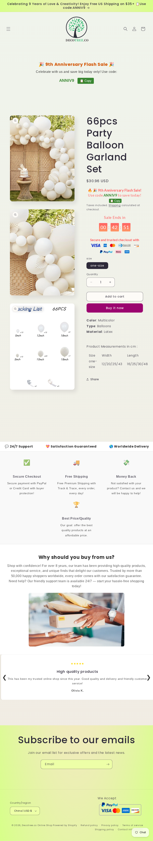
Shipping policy (104, 829)
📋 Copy (85, 80)
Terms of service (132, 825)
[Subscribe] (107, 764)
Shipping (115, 205)
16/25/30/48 (137, 364)
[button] (8, 29)
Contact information (130, 829)
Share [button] (94, 379)
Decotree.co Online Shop (37, 825)
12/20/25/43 (112, 364)
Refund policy (89, 825)
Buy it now (115, 308)
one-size (97, 266)
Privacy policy (110, 825)
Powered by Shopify (65, 825)
